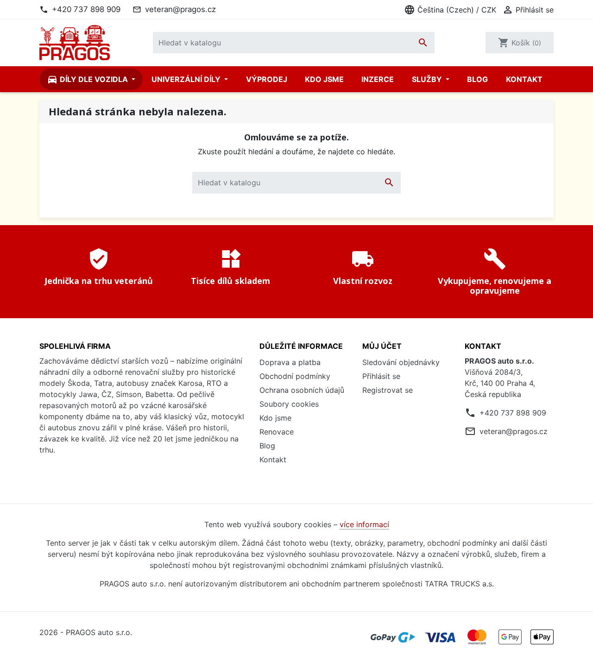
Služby (428, 79)
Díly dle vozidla (88, 79)
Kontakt (524, 79)
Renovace (276, 431)
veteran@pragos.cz (180, 9)
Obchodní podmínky (294, 376)
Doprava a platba (290, 362)
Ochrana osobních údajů (301, 390)
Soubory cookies (289, 404)
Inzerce (377, 79)
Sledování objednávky (401, 362)
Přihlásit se (381, 376)
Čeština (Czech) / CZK (450, 9)
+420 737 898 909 (86, 9)
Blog (477, 79)
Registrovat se (387, 390)
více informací (364, 524)
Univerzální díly (186, 79)
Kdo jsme (324, 79)
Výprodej (266, 79)
